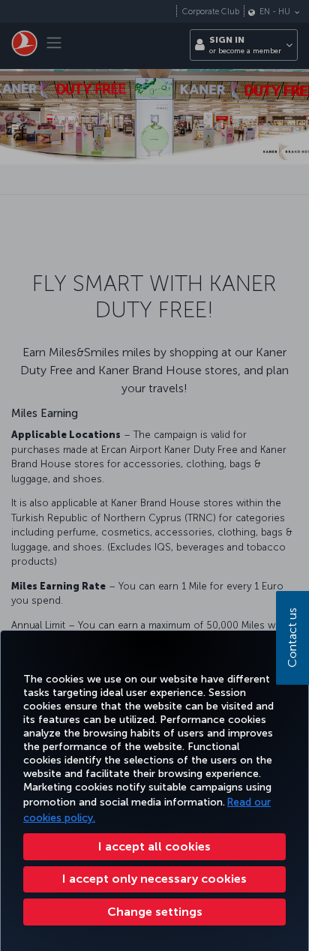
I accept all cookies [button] (154, 846)
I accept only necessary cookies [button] (154, 879)
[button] (154, 912)
